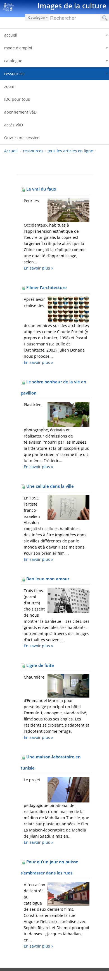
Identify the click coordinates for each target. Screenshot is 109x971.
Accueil (11, 150)
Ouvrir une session (22, 137)
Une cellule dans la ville (49, 486)
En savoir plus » (38, 268)
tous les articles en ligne (70, 150)
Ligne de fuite (39, 665)
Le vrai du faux (40, 189)
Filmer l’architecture (46, 287)
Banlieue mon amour (47, 578)
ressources (33, 150)
